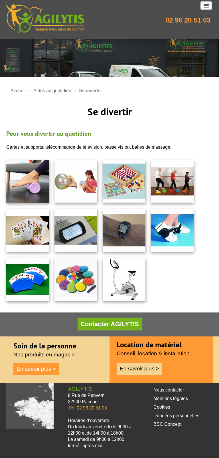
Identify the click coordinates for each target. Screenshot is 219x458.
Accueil (18, 90)
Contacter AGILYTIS (109, 324)
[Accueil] (83, 20)
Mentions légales (170, 398)
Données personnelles (176, 415)
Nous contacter (168, 390)
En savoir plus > (36, 369)
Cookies (161, 407)
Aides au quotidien (52, 90)
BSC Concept (167, 424)
